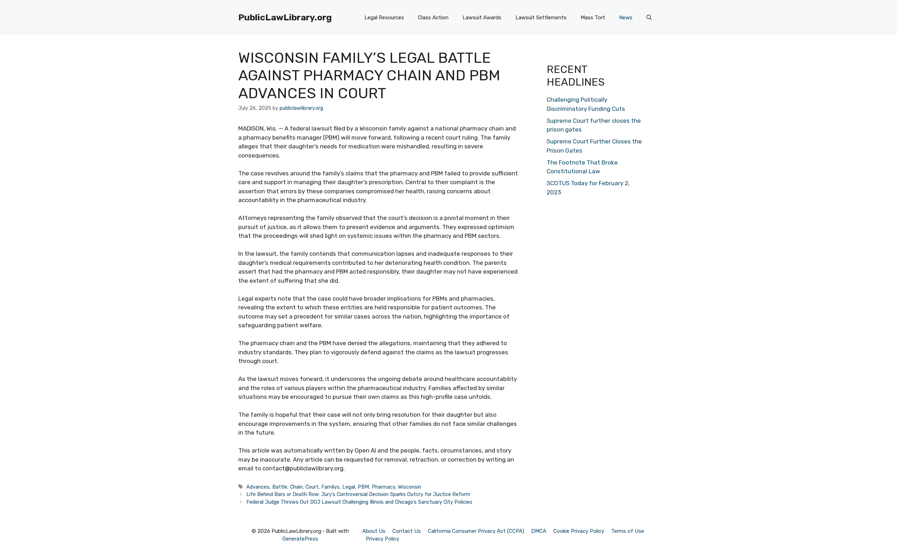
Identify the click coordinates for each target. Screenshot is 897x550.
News (625, 17)
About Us (373, 531)
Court (312, 487)
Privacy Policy (382, 539)
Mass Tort (593, 17)
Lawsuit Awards (482, 17)
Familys (330, 487)
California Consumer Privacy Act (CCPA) (476, 531)
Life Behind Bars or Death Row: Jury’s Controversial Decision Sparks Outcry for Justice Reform (358, 494)
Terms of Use (627, 531)
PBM (363, 487)
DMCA (538, 531)
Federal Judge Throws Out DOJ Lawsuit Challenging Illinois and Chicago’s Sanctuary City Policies (359, 502)
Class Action (433, 17)
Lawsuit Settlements (541, 17)
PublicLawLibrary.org (285, 17)
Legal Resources (384, 17)
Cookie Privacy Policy (578, 531)
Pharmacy (383, 487)
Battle (279, 487)
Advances (257, 487)
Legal (348, 487)
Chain (296, 487)
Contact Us (406, 531)
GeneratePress (300, 539)
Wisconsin (409, 487)
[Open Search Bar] (649, 17)
